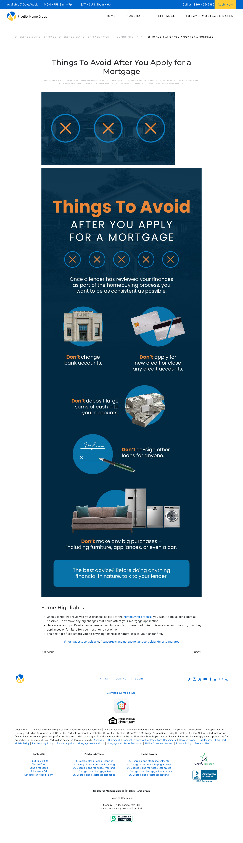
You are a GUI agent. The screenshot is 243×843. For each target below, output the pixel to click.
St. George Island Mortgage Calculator (149, 760)
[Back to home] (27, 16)
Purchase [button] (135, 16)
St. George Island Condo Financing (94, 760)
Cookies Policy (187, 740)
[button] (121, 829)
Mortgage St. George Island (119, 83)
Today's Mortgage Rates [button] (209, 16)
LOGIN (139, 679)
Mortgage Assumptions (91, 743)
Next (196, 652)
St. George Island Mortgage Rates (94, 771)
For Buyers (67, 83)
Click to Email (38, 764)
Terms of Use (202, 743)
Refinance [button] (165, 16)
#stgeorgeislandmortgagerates (158, 641)
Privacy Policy (183, 743)
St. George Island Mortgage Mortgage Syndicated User (101, 80)
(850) (39, 760)
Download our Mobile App (121, 692)
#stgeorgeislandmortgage (118, 641)
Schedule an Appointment (38, 774)
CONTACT (122, 679)
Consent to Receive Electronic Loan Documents (149, 740)
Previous (49, 652)
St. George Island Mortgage (162, 83)
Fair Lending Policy (42, 743)
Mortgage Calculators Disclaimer (124, 743)
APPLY (104, 679)
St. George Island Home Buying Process (149, 764)
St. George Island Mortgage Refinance (94, 774)
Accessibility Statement (107, 740)
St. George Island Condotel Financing (94, 764)
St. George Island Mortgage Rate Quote (149, 767)
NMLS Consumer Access (159, 743)
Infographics (87, 83)
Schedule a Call (38, 771)
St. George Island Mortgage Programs (94, 767)
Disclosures (206, 740)
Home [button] (111, 16)
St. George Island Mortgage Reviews (149, 774)
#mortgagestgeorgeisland (81, 641)
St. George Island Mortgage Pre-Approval (149, 771)
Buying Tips (190, 80)
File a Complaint (66, 743)
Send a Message (39, 767)
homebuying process (137, 616)
